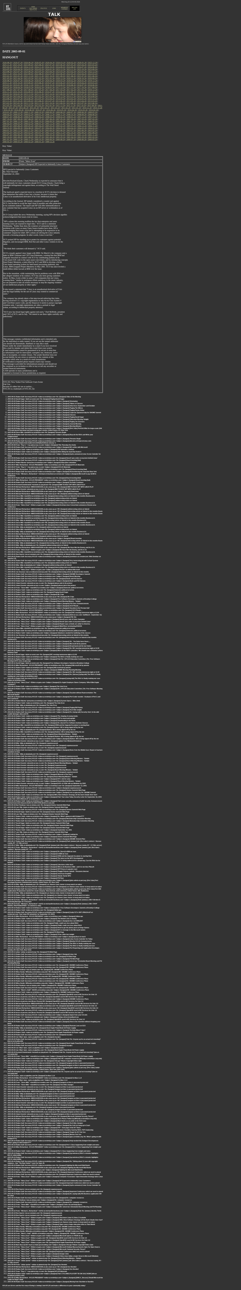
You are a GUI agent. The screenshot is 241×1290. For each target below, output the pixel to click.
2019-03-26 (92, 83)
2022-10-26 (17, 74)
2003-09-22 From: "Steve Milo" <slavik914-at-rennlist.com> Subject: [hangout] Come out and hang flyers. (45, 1204)
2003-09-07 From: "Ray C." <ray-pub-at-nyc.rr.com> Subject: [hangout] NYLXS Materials (39, 467)
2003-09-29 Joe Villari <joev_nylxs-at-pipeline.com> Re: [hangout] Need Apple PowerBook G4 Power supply (46, 1050)
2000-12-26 (17, 139)
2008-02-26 (60, 117)
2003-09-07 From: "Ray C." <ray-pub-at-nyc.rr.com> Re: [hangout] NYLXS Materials (37, 1271)
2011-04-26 (44, 108)
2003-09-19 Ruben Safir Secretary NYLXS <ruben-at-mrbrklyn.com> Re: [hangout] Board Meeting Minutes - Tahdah (48, 758)
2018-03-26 (28, 87)
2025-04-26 (81, 65)
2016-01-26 (17, 94)
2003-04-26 (7, 133)
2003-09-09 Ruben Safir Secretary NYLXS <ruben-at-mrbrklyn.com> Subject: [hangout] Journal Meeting (44, 424)
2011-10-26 (81, 106)
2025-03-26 (92, 65)
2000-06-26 (81, 139)
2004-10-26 (7, 128)
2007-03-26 (81, 119)
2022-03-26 (92, 74)
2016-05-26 (71, 92)
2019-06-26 (60, 83)
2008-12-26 (49, 115)
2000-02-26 (28, 142)
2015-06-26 (92, 94)
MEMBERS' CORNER (64, 8)
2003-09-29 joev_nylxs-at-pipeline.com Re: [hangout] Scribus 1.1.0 (31, 1076)
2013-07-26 (49, 101)
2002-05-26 (28, 135)
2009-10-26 (39, 112)
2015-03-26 (28, 96)
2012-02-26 (39, 106)
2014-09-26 (92, 96)
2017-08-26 (7, 90)
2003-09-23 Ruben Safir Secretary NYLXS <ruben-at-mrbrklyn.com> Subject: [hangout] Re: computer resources (47, 1202)
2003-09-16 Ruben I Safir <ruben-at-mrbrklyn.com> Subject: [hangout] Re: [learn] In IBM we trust (42, 851)
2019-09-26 (28, 83)
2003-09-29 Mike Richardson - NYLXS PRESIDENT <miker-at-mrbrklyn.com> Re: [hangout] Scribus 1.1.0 (45, 1078)
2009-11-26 (28, 112)
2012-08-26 (71, 103)
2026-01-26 (81, 63)
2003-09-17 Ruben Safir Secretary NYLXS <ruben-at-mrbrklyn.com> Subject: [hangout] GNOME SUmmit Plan (46, 839)
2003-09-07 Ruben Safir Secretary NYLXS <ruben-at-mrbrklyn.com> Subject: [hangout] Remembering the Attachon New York (52, 472)
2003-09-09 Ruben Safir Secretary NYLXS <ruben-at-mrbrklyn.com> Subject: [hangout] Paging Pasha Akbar (46, 410)
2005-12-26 (49, 124)
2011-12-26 (60, 106)
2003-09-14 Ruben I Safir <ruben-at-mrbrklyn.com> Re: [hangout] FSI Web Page (36, 932)
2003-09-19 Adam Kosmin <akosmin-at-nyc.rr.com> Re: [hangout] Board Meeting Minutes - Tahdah (43, 763)
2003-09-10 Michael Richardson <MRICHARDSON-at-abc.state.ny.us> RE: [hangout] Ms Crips (41, 597)
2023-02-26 (71, 72)
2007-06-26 (49, 119)
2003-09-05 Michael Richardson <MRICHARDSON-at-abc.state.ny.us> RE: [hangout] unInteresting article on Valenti (48, 494)
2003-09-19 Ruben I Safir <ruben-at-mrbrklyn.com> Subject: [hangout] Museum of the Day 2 (40, 774)
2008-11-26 (60, 115)
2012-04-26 (17, 106)
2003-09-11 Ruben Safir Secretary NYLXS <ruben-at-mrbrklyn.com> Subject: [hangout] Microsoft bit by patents (47, 644)
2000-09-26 (49, 139)
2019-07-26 (49, 83)
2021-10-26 (49, 76)
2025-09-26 (28, 65)
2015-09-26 (60, 94)
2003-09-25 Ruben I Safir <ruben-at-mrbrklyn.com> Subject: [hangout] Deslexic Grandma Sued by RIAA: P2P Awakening (50, 1130)
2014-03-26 (60, 99)
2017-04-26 (49, 90)
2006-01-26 (39, 124)
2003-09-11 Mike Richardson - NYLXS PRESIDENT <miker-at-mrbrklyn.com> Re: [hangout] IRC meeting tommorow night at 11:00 (53, 612)
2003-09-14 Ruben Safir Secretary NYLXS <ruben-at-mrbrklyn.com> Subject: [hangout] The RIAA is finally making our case (51, 943)
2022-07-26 (49, 74)
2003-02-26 (28, 133)
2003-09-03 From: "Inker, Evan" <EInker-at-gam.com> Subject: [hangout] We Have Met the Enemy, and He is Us (47, 550)
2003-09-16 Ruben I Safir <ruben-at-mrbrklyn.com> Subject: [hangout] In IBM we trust (38, 854)
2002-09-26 (81, 133)
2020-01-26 (81, 81)
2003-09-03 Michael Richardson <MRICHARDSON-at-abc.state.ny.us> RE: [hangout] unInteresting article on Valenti (48, 534)
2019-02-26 (7, 85)
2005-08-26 (92, 124)
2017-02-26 (71, 90)
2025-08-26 (39, 65)
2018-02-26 (39, 87)
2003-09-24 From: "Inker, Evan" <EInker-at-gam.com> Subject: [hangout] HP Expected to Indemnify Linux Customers (49, 1181)
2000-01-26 (39, 142)
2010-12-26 (87, 108)
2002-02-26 (60, 135)
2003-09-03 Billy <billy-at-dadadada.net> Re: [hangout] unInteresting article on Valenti (38, 527)
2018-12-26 (28, 85)
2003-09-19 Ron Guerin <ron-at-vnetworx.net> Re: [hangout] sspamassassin (35, 1213)
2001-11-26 (92, 135)
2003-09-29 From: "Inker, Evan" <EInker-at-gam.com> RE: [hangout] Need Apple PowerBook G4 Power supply (47, 1242)
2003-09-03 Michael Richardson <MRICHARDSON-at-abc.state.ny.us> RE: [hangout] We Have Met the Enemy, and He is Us (51, 547)
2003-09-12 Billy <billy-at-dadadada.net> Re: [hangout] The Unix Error (32, 705)
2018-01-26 (49, 87)
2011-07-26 (13, 108)
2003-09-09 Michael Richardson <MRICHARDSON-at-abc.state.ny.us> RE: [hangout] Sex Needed (42, 1267)
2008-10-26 (71, 115)
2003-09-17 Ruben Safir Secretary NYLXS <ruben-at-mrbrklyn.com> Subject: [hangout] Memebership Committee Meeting (51, 821)
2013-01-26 (17, 103)
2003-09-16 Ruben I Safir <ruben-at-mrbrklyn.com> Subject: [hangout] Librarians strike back (40, 864)
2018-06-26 (92, 85)
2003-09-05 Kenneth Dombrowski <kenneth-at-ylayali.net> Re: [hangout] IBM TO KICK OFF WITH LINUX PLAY (46, 485)
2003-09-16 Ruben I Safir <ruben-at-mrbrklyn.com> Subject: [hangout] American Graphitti (39, 874)
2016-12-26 (92, 90)
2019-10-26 (17, 83)
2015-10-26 (49, 94)
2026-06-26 (28, 63)
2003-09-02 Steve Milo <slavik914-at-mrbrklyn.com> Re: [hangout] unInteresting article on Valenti (42, 563)
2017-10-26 (81, 87)
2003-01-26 (39, 133)
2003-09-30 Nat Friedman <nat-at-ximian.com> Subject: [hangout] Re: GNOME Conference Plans (42, 985)
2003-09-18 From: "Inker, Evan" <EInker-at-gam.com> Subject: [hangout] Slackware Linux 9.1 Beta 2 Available (47, 1218)
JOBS (54, 8)
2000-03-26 (17, 142)
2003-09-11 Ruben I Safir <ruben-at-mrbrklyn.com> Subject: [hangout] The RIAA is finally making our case (45, 657)
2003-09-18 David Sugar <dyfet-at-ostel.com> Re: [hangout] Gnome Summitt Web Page (38, 812)
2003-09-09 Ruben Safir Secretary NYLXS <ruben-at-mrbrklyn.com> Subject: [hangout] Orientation (43, 401)
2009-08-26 (60, 112)
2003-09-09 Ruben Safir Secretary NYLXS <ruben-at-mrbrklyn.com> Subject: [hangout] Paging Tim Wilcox (45, 408)
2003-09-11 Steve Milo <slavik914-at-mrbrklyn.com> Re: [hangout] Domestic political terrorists (41, 628)
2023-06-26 (28, 72)
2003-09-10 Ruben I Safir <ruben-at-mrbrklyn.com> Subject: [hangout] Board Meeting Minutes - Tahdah (44, 601)
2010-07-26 (40, 110)
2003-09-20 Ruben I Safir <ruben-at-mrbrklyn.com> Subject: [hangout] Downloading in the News (41, 721)
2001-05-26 (60, 137)
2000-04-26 (7, 142)
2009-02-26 (28, 115)
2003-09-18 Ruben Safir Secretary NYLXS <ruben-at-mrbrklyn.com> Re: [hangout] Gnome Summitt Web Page (46, 790)
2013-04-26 (81, 101)
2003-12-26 (17, 130)
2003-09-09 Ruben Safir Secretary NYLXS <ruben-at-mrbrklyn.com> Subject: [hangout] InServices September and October (51, 406)
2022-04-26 (81, 74)
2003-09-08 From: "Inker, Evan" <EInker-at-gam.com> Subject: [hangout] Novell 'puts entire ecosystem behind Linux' (49, 622)
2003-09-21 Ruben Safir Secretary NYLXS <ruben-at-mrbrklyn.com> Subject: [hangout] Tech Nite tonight (45, 710)
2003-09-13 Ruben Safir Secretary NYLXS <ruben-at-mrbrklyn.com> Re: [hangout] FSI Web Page (42, 956)
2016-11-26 (7, 92)
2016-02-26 (7, 94)
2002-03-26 (49, 135)
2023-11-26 (71, 69)
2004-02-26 (92, 128)
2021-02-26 (39, 78)
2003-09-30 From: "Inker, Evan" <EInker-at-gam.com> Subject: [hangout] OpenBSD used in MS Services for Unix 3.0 (49, 1240)
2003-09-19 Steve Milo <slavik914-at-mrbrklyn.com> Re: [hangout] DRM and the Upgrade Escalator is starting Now (48, 725)
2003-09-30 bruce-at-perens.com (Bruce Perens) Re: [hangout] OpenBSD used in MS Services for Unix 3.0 (45, 1012)
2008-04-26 (39, 117)
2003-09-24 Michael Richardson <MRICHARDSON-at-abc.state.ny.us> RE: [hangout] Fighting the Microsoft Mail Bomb (49, 1168)
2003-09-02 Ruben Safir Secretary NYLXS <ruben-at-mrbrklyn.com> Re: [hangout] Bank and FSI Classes (45, 579)
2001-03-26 (81, 137)
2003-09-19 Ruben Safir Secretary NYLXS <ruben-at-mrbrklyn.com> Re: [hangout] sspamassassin (43, 745)
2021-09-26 (60, 76)
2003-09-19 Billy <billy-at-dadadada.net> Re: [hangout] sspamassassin (33, 743)
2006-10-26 (39, 121)
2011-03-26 (55, 108)
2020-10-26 (81, 78)
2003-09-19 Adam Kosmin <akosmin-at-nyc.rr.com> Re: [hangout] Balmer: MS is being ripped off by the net (46, 736)
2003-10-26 (39, 130)
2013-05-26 (71, 101)
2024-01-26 (49, 69)
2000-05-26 (92, 139)
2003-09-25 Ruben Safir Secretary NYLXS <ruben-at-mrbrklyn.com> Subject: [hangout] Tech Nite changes (45, 1123)
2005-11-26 (60, 124)
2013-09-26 (28, 101)
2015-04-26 (17, 96)
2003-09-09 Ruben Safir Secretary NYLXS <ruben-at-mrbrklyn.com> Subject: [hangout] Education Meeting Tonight (48, 419)
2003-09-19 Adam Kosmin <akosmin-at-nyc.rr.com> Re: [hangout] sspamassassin (37, 748)
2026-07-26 (17, 63)
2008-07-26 (7, 117)
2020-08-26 (7, 81)
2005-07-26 (7, 126)
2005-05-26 (28, 126)
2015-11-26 (39, 94)
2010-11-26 (97, 108)
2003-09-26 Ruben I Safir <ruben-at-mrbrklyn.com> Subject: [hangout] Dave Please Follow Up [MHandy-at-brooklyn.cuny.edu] (52, 1119)
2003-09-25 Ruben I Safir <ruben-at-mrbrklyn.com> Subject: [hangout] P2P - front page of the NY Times (44, 1128)
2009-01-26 (39, 115)
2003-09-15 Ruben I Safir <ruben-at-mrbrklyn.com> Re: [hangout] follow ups (34, 910)
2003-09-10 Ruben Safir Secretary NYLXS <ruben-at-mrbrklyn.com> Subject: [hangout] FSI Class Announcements (48, 603)
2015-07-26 (81, 94)
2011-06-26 (23, 108)
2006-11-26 (28, 121)
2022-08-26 (39, 74)
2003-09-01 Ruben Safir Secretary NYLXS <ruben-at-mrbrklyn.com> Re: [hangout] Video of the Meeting (44, 397)
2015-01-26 (49, 96)
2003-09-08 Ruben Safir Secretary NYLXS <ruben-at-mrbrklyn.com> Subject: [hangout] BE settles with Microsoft (48, 447)
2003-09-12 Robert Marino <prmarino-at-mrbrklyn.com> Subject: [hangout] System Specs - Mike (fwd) (44, 701)
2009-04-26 (7, 115)
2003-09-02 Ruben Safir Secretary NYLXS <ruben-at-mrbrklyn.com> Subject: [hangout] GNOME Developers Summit (49, 574)
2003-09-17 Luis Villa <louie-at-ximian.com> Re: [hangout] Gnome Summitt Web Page (38, 832)
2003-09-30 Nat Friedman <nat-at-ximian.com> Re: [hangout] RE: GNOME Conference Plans (40, 970)
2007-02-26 (92, 119)
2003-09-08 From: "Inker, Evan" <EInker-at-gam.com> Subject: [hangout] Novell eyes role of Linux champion (46, 619)
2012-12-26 (28, 103)
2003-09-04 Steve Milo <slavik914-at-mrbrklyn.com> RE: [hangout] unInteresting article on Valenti (42, 500)
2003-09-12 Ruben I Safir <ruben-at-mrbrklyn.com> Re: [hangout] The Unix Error (36, 703)
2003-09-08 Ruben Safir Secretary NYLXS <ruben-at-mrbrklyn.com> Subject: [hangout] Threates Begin (44, 439)
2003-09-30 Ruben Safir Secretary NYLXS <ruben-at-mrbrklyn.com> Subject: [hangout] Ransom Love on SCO (46, 1026)
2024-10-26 (49, 67)
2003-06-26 (81, 130)
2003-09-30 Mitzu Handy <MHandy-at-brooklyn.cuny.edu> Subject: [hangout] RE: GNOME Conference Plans (46, 983)
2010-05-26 (61, 110)
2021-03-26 (28, 78)
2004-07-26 (39, 128)
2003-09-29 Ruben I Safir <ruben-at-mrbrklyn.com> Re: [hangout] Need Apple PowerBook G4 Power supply (46, 1032)
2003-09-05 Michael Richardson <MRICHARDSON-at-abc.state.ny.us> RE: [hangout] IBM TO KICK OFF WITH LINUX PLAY (51, 487)
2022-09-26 (28, 74)
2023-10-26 (81, 69)
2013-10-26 (17, 101)
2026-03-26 (60, 63)
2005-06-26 (17, 126)
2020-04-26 (49, 81)
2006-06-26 (81, 121)
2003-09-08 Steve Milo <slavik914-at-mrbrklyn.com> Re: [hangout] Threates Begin (37, 432)
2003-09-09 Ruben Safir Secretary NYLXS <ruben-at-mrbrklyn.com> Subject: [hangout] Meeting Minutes (44, 426)
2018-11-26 (39, 85)
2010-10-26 (8, 110)
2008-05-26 (28, 117)
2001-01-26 (7, 139)
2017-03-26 (60, 90)
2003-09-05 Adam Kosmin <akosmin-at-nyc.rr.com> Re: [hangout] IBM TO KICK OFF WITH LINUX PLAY (44, 489)
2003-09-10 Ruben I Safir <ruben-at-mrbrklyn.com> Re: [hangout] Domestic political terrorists (41, 590)
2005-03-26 (49, 126)
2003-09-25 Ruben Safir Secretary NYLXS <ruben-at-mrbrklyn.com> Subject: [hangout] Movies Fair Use (44, 1134)
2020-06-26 (28, 81)
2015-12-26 (28, 94)
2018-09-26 (60, 85)
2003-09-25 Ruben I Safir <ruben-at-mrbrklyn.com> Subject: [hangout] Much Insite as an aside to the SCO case (47, 1121)
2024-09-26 (60, 67)
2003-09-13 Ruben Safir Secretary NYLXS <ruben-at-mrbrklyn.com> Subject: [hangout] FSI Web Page (44, 959)
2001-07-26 (39, 137)
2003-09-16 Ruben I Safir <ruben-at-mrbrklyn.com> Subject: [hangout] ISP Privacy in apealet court (42, 869)
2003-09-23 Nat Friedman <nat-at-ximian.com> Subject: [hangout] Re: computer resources (40, 1200)
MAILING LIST (74, 8)
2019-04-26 (81, 83)
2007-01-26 (7, 121)
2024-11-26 (39, 67)
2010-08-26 (29, 110)
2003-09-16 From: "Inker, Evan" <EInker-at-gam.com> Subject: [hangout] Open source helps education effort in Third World (51, 1224)
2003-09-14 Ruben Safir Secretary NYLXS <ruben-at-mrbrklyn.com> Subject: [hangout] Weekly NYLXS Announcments (50, 941)
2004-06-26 (49, 128)
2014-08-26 (7, 99)
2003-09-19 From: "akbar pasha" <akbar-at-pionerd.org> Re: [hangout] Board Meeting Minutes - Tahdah (44, 1258)
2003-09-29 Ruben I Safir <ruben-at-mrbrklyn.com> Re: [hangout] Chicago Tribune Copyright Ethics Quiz (45, 1061)
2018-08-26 (71, 85)
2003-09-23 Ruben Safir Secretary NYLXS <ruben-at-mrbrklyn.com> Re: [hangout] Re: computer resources (46, 1198)
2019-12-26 (92, 81)
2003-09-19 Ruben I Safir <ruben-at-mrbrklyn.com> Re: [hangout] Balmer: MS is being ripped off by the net (45, 727)
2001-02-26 (92, 137)
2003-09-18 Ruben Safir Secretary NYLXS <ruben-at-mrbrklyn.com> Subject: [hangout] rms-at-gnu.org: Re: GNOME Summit (52, 792)
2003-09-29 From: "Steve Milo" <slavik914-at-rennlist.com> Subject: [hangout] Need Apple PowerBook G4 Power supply (50, 1056)
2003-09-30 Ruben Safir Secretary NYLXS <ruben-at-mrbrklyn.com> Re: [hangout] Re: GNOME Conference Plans (48, 981)
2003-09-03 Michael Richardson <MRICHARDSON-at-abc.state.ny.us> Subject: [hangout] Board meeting (44, 538)
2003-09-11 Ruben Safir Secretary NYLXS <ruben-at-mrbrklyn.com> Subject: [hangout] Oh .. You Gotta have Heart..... (49, 641)
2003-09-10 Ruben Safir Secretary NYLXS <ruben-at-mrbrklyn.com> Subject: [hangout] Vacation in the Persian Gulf (48, 608)
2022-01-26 (17, 76)
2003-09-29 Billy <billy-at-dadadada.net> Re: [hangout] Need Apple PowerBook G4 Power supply (42, 1028)
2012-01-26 (49, 106)
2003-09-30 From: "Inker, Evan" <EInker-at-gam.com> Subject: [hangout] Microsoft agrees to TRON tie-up (45, 1236)
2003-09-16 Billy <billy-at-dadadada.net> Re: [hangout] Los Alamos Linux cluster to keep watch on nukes (45, 884)
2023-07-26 (17, 72)
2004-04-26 (71, 128)
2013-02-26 (7, 103)
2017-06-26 (28, 90)
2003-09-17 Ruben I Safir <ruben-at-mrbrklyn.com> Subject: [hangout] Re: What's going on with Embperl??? (46, 816)
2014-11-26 (71, 96)
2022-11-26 (7, 74)
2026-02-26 (71, 63)
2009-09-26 (49, 112)
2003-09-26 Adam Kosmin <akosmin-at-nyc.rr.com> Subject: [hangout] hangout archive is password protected (47, 1114)
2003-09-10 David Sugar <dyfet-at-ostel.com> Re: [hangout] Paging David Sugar (36, 399)
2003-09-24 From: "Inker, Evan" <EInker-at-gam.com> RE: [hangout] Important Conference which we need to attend (48, 1251)
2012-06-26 (92, 103)
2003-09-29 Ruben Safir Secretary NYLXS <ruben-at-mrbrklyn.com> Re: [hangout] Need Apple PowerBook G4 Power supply (52, 1043)
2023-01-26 (81, 72)
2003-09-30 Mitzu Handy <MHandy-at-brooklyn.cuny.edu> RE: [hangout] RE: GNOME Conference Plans (44, 972)
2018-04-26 (17, 87)
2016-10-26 (17, 92)
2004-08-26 (28, 128)
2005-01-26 (71, 126)
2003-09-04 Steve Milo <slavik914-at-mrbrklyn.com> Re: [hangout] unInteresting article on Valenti (42, 498)
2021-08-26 (71, 76)
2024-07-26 (81, 67)
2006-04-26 (7, 124)
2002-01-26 (71, 135)
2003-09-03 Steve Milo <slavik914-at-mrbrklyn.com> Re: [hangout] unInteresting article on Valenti (42, 516)
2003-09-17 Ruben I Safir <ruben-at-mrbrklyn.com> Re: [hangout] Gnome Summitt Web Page (40, 825)
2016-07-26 (49, 92)
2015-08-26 (71, 94)
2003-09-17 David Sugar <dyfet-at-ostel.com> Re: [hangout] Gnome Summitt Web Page (38, 823)
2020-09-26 (92, 78)
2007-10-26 (7, 119)
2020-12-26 (60, 78)
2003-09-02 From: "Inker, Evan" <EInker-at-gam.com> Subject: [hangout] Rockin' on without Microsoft (44, 569)
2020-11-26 (71, 78)
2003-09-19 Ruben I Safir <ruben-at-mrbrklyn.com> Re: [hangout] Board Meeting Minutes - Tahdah (42, 734)
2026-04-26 (49, 63)
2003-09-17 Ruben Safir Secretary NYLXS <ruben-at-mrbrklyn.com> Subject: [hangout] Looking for (43, 834)
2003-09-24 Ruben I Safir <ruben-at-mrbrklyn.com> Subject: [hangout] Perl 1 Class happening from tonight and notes (49, 1151)
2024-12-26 (28, 67)
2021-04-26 (17, 78)
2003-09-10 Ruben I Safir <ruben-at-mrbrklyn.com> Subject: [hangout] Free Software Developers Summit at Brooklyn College (52, 599)
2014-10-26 (81, 96)
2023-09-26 (92, 69)
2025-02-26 (7, 67)
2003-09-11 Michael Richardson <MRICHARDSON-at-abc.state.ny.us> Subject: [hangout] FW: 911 (42, 617)
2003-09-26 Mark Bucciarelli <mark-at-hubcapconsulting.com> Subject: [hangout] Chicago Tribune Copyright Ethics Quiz (50, 1245)
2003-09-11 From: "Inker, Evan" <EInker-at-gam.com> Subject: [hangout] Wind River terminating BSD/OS (45, 626)
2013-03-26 (92, 101)
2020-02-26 (71, 81)
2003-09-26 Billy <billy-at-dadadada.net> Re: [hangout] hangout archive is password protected (41, 1094)
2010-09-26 (18, 110)
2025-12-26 (92, 63)
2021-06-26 (92, 76)
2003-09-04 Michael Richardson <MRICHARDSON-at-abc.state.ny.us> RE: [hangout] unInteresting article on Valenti (48, 509)
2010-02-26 (93, 110)
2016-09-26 (28, 92)
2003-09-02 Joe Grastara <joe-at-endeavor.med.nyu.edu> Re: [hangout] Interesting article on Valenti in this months (48, 572)
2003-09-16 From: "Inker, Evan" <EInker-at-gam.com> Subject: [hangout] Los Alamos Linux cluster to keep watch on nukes (51, 1222)
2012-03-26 (28, 106)
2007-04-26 (71, 119)
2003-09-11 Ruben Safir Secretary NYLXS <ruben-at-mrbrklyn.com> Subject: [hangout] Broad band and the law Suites (49, 646)
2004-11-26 (92, 126)
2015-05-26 (7, 96)
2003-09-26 (49, 130)
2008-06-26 (17, 117)
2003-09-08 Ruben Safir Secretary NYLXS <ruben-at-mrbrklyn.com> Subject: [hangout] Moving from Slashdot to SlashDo (51, 1282)
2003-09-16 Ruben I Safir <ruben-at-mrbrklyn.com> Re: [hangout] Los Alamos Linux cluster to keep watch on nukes (49, 895)
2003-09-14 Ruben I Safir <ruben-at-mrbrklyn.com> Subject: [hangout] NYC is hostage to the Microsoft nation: (46, 930)
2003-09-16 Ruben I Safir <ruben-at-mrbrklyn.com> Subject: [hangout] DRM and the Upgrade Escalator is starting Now (50, 856)
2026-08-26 (7, 63)
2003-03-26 (17, 133)
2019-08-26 (39, 83)
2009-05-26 (92, 112)
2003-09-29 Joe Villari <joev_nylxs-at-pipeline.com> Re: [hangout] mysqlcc (34, 1037)
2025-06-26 (60, 65)
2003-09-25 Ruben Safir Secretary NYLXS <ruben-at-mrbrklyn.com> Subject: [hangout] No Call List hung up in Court (49, 1125)
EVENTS (22, 8)
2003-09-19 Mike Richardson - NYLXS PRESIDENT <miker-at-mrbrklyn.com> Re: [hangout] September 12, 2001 (47, 786)
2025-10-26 (17, 65)
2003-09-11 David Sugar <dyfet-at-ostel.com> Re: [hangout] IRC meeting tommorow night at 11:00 (42, 654)
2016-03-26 (92, 92)
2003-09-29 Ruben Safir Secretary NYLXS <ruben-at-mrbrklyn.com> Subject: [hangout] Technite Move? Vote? (46, 1030)
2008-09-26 (81, 115)
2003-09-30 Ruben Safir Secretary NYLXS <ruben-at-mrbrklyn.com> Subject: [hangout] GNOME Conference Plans (48, 999)
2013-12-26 (92, 99)
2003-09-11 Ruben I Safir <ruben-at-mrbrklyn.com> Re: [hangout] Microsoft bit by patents (39, 667)
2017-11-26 (71, 87)
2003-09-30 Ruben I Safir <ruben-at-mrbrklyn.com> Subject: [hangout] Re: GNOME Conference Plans (43, 992)
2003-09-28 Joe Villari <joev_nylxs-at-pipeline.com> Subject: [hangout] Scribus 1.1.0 (37, 1080)
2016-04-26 (81, 92)
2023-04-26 (49, 72)
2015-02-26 (39, 96)
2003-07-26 (71, 130)
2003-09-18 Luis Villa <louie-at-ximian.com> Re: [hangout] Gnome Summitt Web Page (38, 807)
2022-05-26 (71, 74)
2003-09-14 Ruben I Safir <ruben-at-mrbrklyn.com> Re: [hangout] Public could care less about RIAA (43, 923)
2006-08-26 (60, 121)
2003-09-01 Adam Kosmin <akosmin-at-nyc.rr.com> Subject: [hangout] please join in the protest (42, 585)
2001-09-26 (17, 137)
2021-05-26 (7, 78)
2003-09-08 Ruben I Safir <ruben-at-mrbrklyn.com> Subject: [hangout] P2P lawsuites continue (41, 449)
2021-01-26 (49, 78)
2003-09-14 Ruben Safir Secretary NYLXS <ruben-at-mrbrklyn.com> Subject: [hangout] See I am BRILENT (45, 921)
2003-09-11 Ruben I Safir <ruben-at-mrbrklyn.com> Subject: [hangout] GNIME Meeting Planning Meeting (44, 670)
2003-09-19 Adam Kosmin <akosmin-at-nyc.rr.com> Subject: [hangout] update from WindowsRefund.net (44, 741)
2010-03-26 (82, 110)
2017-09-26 (92, 87)
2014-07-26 (17, 99)
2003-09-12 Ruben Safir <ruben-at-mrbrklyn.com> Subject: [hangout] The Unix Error (37, 686)
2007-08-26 (28, 119)
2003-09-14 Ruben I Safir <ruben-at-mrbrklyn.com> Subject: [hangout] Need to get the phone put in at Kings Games (48, 928)
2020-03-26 (60, 81)
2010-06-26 (50, 110)
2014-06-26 (28, 99)
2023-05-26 (39, 72)
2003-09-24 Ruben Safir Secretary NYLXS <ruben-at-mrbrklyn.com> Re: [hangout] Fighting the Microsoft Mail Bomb (49, 1165)
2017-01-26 (81, 90)
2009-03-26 (17, 115)
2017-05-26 (39, 90)
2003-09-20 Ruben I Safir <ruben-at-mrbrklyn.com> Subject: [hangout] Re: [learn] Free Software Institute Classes (48, 723)
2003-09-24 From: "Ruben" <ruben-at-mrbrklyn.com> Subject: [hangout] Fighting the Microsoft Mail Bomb (45, 1170)
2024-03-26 (28, 69)
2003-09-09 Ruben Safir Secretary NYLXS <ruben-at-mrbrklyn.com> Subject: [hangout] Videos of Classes (45, 403)
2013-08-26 (39, 101)
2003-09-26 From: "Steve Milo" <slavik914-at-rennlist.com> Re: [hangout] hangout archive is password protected (48, 1082)
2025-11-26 (7, 65)
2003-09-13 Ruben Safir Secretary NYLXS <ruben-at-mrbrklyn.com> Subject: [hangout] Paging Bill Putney (45, 707)
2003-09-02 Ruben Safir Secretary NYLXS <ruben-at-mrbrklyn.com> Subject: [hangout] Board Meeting (44, 576)
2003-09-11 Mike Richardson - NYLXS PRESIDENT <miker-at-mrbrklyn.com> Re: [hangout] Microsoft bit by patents (48, 665)
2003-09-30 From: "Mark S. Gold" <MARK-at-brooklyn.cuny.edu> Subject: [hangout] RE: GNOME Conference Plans (48, 990)
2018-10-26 (49, 85)
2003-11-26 (28, 130)
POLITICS (44, 8)
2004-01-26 (7, 130)
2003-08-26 (60, 130)
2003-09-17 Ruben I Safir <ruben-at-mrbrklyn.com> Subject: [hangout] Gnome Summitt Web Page (42, 837)
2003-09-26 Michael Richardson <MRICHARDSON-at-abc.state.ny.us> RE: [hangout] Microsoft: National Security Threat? (51, 1116)
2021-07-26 (81, 76)
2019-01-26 (17, 85)
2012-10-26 (49, 103)
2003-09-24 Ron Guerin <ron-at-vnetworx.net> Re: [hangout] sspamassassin (35, 1189)
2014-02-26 (71, 99)
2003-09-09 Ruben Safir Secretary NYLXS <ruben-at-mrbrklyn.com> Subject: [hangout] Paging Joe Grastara (46, 422)
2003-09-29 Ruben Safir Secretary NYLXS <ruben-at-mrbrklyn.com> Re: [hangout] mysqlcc (40, 1035)
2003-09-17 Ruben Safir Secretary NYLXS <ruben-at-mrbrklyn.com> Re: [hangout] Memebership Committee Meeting (49, 819)
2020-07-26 (17, 81)
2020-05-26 (39, 81)
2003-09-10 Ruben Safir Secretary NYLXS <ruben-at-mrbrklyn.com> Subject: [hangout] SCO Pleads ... (44, 606)
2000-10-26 (39, 139)
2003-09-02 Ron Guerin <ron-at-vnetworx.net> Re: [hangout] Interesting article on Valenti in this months (44, 554)
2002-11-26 (60, 133)
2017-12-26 (60, 87)
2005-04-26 (39, 126)
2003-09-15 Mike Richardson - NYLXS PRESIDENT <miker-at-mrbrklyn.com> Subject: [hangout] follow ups (45, 916)
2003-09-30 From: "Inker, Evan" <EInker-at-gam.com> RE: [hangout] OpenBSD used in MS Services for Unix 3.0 (47, 1238)
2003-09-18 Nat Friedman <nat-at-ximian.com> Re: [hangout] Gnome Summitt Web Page (39, 805)
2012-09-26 (60, 103)
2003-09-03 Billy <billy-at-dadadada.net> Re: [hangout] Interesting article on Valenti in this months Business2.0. (47, 520)
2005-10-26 (71, 124)
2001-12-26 (81, 135)
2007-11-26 (92, 117)
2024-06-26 (92, 67)
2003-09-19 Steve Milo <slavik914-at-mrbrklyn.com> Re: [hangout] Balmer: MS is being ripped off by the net (46, 732)
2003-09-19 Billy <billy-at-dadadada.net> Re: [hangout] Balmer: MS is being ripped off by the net (41, 730)
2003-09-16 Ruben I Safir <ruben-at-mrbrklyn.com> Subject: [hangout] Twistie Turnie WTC (39, 876)
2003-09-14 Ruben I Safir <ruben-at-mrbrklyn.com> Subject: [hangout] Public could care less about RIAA (45, 925)
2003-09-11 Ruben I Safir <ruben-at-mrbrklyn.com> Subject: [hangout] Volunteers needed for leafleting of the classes (49, 633)
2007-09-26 (17, 119)
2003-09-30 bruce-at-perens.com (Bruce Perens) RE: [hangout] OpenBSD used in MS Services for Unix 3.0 (45, 997)
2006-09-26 (49, 121)
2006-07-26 (71, 121)
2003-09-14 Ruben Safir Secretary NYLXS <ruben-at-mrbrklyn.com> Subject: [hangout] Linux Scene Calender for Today (50, 939)
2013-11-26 (7, 101)
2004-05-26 (60, 128)
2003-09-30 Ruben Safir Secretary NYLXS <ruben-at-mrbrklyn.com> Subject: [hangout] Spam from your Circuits (47, 1015)
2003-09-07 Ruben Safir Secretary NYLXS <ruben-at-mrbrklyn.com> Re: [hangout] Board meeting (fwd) (44, 478)
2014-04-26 (49, 99)
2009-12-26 (17, 112)
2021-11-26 (39, 76)
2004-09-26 (17, 128)
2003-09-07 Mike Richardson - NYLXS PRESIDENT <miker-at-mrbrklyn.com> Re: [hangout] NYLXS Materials (46, 465)
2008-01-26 (71, 117)
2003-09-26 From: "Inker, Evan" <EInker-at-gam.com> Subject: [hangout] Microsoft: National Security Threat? (46, 1249)
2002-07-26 (7, 135)
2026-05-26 (39, 63)
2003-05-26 (92, 130)
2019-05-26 (71, 83)
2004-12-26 (81, 126)
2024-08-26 (71, 67)
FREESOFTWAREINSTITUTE (33, 8)
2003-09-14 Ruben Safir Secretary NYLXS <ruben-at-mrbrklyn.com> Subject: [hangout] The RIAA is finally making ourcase (51, 946)
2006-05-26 (92, 121)
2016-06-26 (60, 92)
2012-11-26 (39, 103)
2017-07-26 (17, 90)
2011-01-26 (76, 108)
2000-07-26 (71, 139)
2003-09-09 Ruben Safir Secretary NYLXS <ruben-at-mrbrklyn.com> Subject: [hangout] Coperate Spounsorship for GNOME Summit (54, 412)
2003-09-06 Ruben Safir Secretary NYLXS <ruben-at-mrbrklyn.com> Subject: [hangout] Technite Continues (45, 482)
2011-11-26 (70, 106)
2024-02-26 (39, 69)
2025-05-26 (71, 65)
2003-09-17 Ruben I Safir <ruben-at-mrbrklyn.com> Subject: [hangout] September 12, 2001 (40, 830)
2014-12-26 (60, 96)
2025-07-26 (49, 65)
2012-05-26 (7, 106)
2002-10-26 (71, 133)
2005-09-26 (81, 124)
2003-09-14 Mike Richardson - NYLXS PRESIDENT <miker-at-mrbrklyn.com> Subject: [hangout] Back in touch (47, 937)
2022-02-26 (7, 76)
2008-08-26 (92, 115)
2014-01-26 (81, 99)
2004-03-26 (81, 128)
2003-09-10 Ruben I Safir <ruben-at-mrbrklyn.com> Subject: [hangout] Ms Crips (36, 594)
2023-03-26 (60, 72)
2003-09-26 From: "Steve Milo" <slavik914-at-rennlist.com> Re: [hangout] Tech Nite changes (40, 1085)
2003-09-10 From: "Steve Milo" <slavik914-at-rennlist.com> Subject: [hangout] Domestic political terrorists (46, 588)
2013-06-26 (60, 101)
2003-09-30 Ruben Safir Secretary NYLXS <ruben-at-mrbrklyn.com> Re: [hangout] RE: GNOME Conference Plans (48, 965)
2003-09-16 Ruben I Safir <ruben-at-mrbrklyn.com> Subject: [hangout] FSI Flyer (36, 878)
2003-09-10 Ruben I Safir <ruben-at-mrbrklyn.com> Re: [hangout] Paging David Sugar (38, 592)
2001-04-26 (71, 137)
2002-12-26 (49, 133)
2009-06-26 (81, 112)
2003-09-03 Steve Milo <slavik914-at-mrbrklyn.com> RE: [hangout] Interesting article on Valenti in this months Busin (49, 523)
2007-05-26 (60, 119)
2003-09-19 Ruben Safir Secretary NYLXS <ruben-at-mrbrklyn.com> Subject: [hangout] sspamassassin (44, 788)
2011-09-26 (92, 106)
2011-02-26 (65, 108)
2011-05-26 (34, 108)
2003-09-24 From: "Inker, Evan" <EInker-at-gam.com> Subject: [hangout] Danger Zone (38, 1254)
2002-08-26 (92, 133)
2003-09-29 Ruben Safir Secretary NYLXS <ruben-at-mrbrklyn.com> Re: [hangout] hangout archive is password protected (51, 1063)
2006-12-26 (17, 121)
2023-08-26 (7, 72)
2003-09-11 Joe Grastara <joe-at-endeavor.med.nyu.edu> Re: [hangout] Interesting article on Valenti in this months (48, 635)
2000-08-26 (60, 139)
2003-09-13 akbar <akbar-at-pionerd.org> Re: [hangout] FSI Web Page (32, 952)
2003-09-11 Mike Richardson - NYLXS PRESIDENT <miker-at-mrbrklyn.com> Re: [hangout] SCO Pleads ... (45, 610)
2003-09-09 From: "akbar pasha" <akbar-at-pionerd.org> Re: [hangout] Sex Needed (37, 1265)
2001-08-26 (28, 137)
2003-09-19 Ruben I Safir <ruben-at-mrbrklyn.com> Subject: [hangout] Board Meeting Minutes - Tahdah (44, 781)
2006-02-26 (28, 124)
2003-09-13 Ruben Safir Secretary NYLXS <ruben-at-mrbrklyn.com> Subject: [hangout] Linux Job (42, 954)
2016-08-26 (39, 92)
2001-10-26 (7, 137)
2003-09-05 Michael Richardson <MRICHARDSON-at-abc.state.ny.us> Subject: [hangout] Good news (43, 491)
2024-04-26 (17, 69)
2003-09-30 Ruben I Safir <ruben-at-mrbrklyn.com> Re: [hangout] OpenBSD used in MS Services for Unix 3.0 (46, 1019)
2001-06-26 (49, 137)
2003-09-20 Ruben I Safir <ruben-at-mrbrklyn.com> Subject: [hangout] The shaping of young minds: (43, 716)
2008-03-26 (49, 117)
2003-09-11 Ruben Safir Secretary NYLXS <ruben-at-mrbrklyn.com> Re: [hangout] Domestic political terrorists (47, 631)
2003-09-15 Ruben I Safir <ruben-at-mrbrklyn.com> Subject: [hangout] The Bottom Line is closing (42, 919)
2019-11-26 (7, 83)
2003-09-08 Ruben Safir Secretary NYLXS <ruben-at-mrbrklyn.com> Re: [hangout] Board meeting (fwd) (44, 460)
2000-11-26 (28, 139)
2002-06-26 (17, 135)
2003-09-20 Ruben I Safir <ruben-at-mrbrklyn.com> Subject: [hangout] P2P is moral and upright (41, 718)
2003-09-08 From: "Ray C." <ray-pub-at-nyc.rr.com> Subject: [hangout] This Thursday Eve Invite (42, 445)
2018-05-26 (7, 87)
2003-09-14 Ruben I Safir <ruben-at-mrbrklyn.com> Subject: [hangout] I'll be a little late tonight (41, 934)
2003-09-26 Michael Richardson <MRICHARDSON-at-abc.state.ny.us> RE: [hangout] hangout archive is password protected (52, 1091)
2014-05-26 (39, 99)
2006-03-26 (17, 124)
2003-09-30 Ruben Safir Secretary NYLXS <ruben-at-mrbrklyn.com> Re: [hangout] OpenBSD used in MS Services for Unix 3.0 (52, 994)
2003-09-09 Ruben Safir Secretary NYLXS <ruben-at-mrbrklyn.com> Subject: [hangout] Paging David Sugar (46, 417)
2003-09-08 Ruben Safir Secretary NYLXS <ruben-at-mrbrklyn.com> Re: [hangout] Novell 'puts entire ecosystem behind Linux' (53, 458)
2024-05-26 (7, 69)
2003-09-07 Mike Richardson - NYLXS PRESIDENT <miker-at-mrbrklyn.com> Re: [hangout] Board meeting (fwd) (47, 469)
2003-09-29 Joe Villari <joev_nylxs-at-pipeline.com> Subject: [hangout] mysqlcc (36, 1048)
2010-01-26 (7, 112)
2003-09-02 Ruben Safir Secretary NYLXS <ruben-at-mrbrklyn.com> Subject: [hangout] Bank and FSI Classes (46, 581)
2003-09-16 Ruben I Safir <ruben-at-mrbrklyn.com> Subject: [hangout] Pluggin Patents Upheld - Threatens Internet (48, 871)
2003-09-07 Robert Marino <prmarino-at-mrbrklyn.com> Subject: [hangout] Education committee (42, 462)
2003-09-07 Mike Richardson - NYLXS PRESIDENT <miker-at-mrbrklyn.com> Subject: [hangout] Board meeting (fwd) (49, 480)
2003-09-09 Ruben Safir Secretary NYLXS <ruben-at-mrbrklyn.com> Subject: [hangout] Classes (42, 415)
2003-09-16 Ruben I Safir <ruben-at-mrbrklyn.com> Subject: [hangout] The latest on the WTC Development (45, 858)
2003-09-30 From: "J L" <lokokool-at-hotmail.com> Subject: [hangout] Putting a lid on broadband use (43, 1017)
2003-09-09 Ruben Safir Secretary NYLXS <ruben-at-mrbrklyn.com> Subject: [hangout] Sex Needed (43, 1269)
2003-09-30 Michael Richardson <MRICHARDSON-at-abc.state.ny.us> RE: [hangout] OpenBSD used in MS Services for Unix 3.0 (53, 1003)
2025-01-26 (17, 67)
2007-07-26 (39, 119)
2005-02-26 (60, 126)
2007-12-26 (81, 117)
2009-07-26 (71, 112)
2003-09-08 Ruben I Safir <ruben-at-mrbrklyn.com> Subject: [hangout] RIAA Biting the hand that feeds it (44, 452)
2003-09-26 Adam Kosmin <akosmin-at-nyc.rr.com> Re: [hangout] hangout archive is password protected (45, 1087)
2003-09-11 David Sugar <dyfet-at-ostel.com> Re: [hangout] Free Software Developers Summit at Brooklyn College (48, 663)
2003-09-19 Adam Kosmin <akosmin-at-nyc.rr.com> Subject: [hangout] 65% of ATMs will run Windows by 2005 (47, 783)
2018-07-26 (81, 85)
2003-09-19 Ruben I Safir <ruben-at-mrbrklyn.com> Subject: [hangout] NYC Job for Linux (39, 779)
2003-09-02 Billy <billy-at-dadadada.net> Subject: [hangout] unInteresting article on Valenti (40, 565)
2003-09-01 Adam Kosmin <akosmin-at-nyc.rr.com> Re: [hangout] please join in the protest (40, 583)
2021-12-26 (28, 76)
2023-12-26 (60, 69)
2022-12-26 (92, 72)
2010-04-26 (72, 110)
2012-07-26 (81, 103)
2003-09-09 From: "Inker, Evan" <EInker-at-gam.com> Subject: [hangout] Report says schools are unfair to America (49, 624)
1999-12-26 (49, 142)
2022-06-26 (60, 74)
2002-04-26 (39, 135)
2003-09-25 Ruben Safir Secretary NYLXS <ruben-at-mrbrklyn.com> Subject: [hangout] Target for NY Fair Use (47, 1132)
